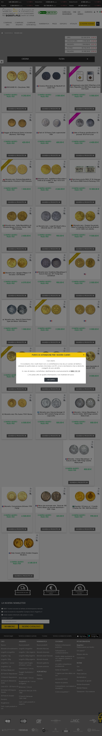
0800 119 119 (75, 371)
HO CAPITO (51, 380)
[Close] (84, 354)
